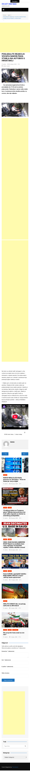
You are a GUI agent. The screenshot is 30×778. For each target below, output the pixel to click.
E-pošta (7, 666)
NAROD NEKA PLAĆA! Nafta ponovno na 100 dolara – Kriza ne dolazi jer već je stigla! (14, 479)
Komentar (8, 651)
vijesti (8, 66)
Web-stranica (5, 673)
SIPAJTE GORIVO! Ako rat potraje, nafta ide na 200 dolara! (14, 604)
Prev (6, 454)
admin (4, 64)
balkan (5, 66)
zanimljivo (15, 629)
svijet (5, 507)
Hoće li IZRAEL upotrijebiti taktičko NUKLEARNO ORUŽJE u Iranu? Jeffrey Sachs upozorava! (14, 575)
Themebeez (15, 767)
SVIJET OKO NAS (9, 4)
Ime (6, 660)
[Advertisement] (15, 37)
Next (24, 454)
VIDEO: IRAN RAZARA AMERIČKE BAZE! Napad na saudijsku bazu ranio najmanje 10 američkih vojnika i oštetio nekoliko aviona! (14, 544)
